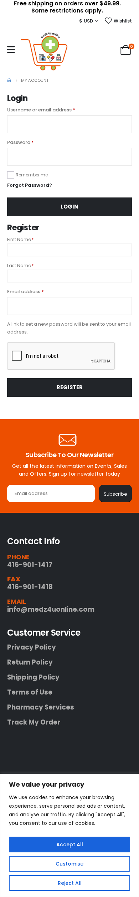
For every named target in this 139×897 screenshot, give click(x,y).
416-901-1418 (30, 586)
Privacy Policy (31, 647)
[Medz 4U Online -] (44, 51)
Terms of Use (29, 692)
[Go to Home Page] (9, 80)
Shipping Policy (33, 677)
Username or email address (51, 109)
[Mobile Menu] (11, 49)
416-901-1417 (29, 564)
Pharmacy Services (40, 707)
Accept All (69, 844)
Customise (69, 863)
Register (70, 387)
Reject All (70, 883)
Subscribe (115, 494)
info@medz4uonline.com (50, 609)
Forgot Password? (29, 185)
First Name (20, 239)
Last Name (20, 265)
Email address (35, 291)
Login (69, 206)
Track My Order (33, 722)
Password (30, 142)
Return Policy (30, 662)
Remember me (32, 175)
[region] (69, 835)
